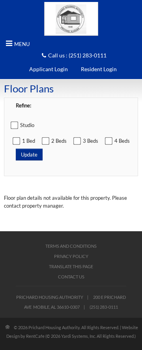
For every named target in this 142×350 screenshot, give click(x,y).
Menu (22, 44)
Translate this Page (71, 266)
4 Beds (122, 141)
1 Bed (28, 141)
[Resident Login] (99, 69)
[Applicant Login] (48, 69)
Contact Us (71, 276)
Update (29, 154)
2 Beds (59, 141)
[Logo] (71, 18)
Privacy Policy (71, 256)
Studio (27, 125)
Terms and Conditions (71, 246)
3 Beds (90, 141)
